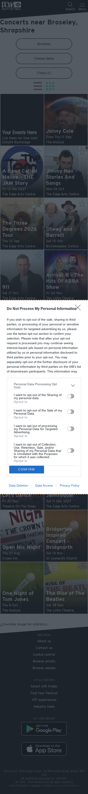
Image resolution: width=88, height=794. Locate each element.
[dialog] (44, 397)
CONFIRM (26, 469)
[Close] (79, 309)
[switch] (70, 396)
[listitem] (44, 386)
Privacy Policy (69, 485)
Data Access (44, 485)
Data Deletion (18, 485)
